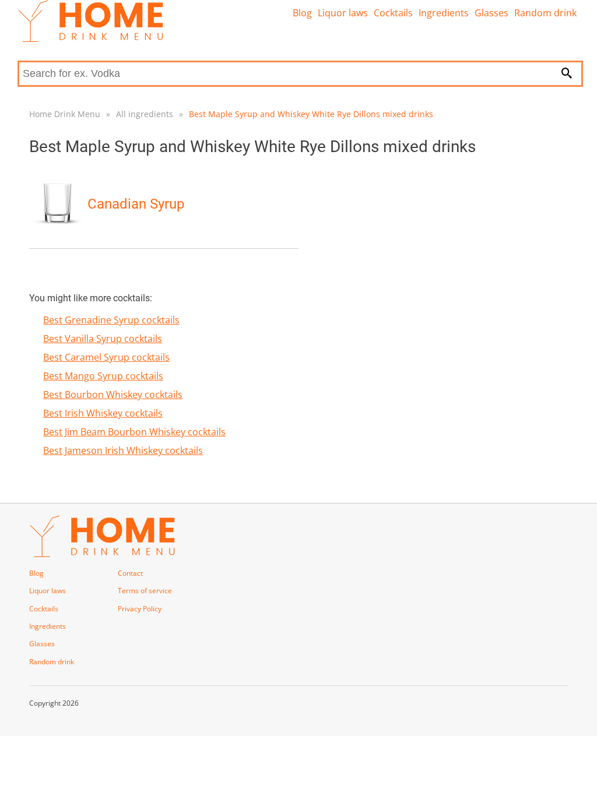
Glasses (491, 12)
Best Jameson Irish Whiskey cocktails (123, 450)
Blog (302, 12)
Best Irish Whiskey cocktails (103, 413)
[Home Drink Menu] (90, 39)
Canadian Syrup (135, 204)
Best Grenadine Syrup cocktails (111, 320)
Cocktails (393, 12)
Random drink (545, 12)
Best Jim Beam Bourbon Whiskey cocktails (134, 431)
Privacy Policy (139, 609)
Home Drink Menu (64, 113)
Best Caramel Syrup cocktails (106, 357)
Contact (130, 573)
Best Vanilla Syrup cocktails (102, 338)
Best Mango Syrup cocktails (103, 375)
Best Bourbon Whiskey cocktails (112, 394)
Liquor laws (343, 12)
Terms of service (145, 591)
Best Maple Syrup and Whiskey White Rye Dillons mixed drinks (311, 113)
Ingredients (444, 12)
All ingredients (144, 113)
